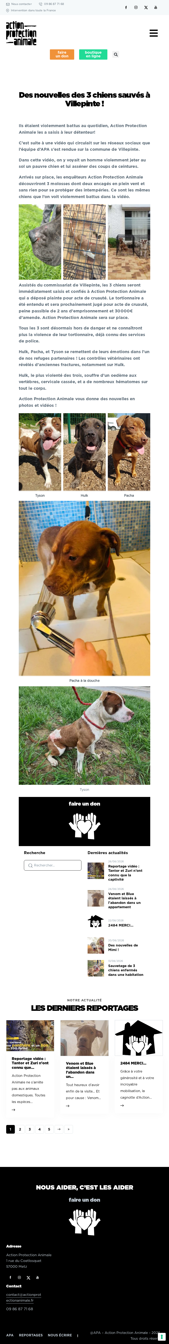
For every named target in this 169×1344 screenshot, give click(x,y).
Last (68, 1129)
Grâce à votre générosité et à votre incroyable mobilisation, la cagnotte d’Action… (137, 1084)
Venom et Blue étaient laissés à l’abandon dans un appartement (124, 900)
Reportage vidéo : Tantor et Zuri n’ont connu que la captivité (125, 873)
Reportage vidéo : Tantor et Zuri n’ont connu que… (30, 1063)
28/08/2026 (116, 861)
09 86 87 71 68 (19, 1309)
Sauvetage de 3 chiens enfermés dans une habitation (125, 970)
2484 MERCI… (120, 925)
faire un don (84, 804)
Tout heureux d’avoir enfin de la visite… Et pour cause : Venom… (83, 1091)
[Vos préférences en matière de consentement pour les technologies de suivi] (162, 1337)
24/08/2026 (116, 889)
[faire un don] (85, 826)
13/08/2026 (115, 961)
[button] (115, 54)
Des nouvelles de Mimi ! (123, 947)
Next (59, 1129)
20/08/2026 (116, 940)
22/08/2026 (116, 920)
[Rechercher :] (52, 865)
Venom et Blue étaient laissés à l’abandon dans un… (81, 1070)
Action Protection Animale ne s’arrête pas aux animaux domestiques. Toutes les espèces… (28, 1088)
